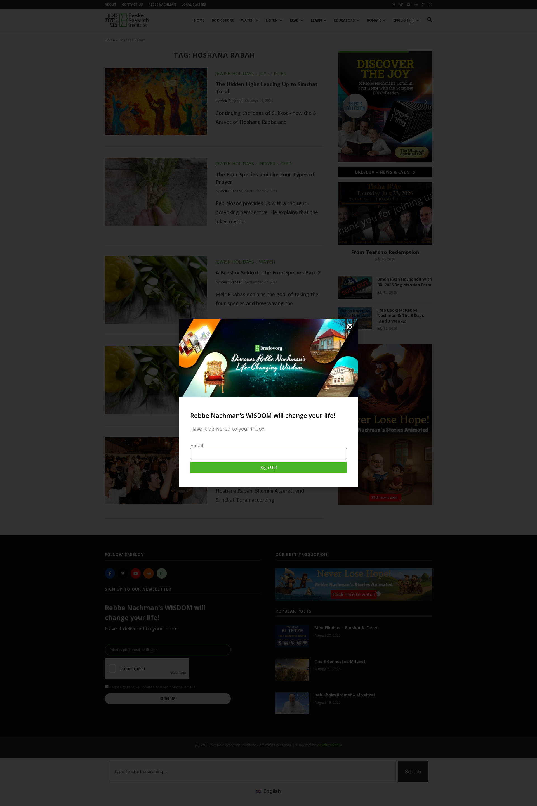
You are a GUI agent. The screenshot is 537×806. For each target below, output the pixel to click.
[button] (349, 326)
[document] (268, 403)
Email (196, 445)
